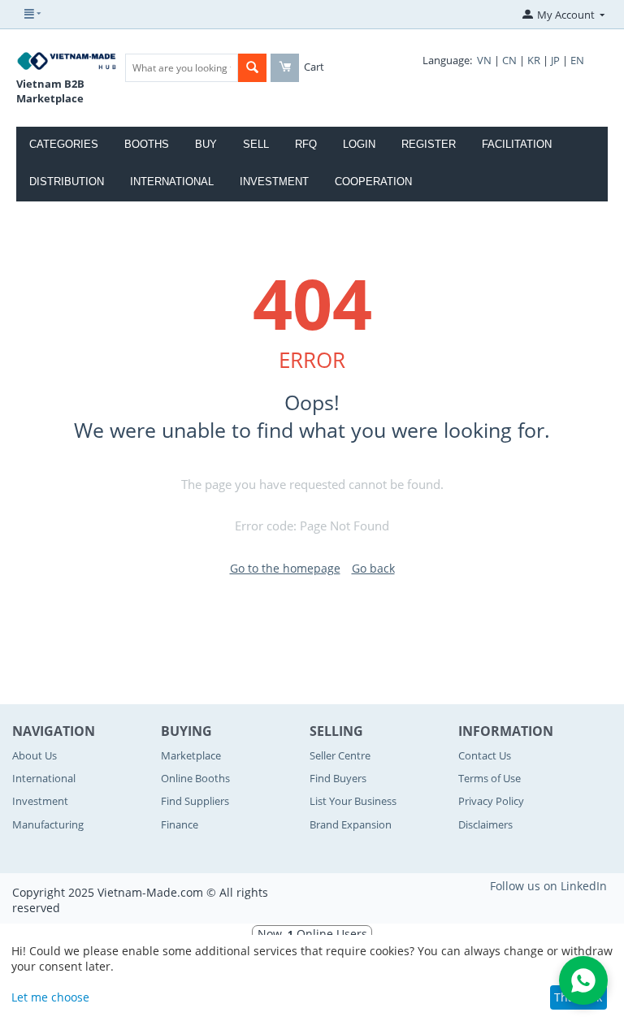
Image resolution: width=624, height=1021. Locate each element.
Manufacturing (48, 824)
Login (359, 144)
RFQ (306, 144)
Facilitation (517, 144)
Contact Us (484, 755)
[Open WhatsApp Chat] (583, 980)
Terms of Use (489, 778)
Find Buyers (338, 778)
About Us (34, 755)
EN (577, 60)
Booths (146, 144)
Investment (274, 181)
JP (555, 60)
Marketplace (191, 755)
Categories (63, 144)
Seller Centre (340, 755)
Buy (206, 144)
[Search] (252, 68)
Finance (179, 824)
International (172, 181)
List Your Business (353, 801)
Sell (256, 144)
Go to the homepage (285, 568)
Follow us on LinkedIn (548, 885)
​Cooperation (373, 181)
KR (533, 60)
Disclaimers (485, 824)
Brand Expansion (351, 824)
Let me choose (50, 997)
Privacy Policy (491, 801)
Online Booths (195, 778)
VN (484, 60)
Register (428, 144)
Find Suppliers (195, 801)
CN (509, 60)
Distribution (66, 181)
